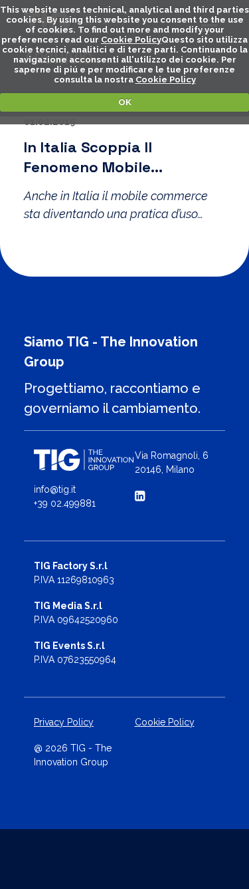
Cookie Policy (131, 40)
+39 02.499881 (65, 503)
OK (124, 102)
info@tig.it (55, 489)
